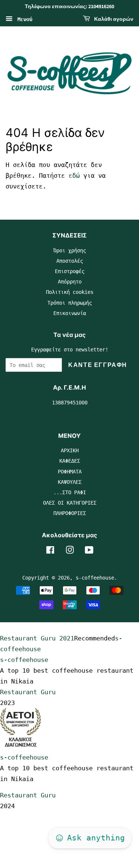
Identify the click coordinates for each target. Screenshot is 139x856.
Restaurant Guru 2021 (37, 638)
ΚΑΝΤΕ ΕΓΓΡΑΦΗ (97, 365)
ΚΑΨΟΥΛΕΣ (70, 482)
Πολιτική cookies (69, 292)
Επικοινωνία (69, 313)
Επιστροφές (70, 271)
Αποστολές (69, 261)
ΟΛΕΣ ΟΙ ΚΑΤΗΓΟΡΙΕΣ (69, 503)
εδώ (74, 175)
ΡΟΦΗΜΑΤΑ (70, 472)
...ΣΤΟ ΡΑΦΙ (69, 492)
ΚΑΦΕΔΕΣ (69, 461)
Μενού (23, 19)
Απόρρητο (70, 282)
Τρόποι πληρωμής (69, 303)
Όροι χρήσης (69, 250)
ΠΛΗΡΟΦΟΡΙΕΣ (69, 513)
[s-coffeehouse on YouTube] (89, 551)
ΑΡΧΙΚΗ (70, 450)
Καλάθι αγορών (113, 19)
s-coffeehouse (95, 578)
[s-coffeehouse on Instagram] (70, 551)
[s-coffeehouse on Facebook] (50, 551)
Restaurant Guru (28, 692)
